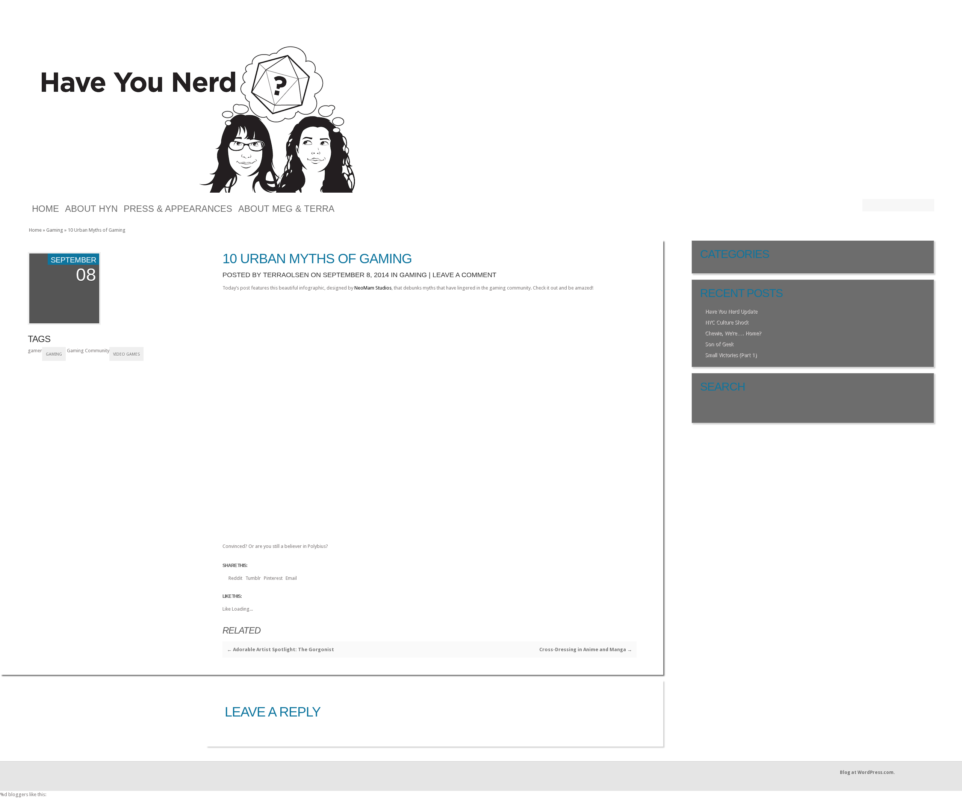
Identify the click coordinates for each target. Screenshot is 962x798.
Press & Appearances (178, 209)
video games (126, 354)
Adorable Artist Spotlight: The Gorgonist (280, 649)
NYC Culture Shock (727, 322)
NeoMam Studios (373, 288)
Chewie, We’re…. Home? (733, 333)
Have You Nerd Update (731, 311)
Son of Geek (719, 344)
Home (45, 209)
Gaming (54, 230)
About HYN (91, 209)
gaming (54, 354)
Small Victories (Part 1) (731, 355)
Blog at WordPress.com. (867, 772)
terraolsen (286, 275)
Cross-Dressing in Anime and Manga (585, 649)
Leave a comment (464, 275)
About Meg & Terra (286, 209)
